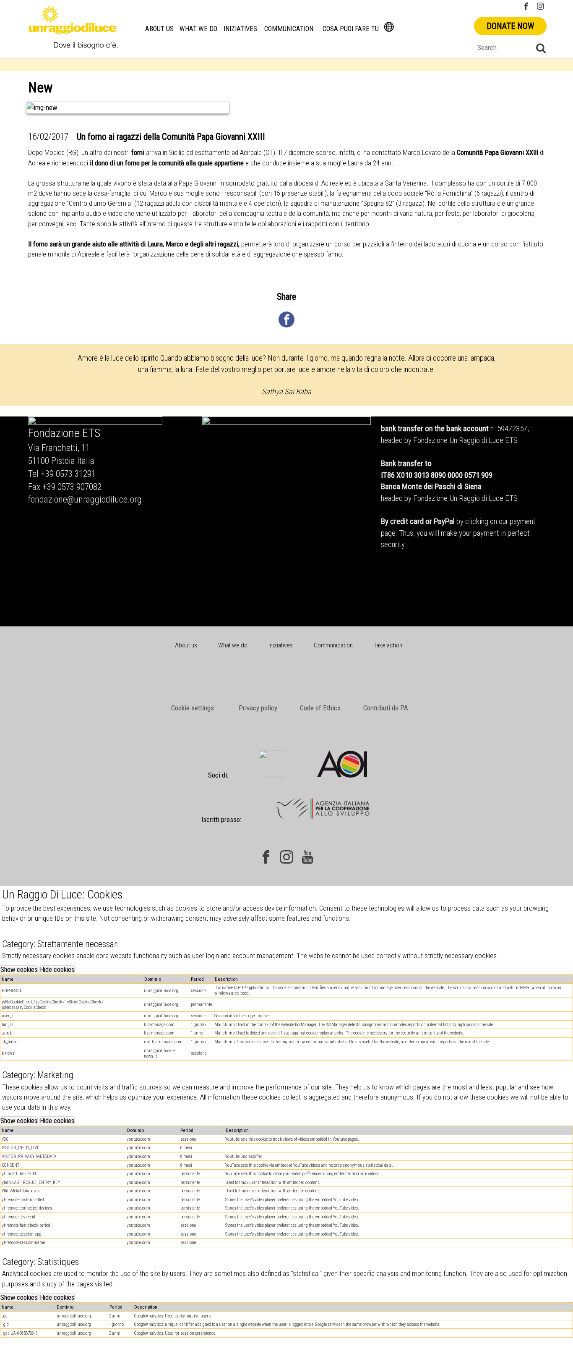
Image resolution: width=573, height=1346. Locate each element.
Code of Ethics (320, 708)
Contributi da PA (385, 708)
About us (159, 29)
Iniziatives (240, 29)
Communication (288, 29)
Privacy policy (258, 708)
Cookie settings (192, 708)
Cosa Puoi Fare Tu (351, 29)
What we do (198, 29)
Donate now (510, 26)
